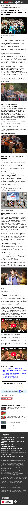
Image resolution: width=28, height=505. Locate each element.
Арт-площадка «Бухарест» (7, 35)
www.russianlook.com (8, 286)
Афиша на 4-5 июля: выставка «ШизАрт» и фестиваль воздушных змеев (16, 422)
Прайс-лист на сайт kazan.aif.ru (11, 451)
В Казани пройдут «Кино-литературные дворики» (10, 376)
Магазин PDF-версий (7, 439)
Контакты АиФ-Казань (8, 446)
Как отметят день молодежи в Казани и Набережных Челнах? (14, 373)
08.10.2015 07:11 (4, 6)
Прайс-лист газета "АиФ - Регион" (11, 448)
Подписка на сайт (7, 444)
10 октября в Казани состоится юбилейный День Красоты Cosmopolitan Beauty (14, 370)
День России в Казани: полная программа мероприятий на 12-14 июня (16, 408)
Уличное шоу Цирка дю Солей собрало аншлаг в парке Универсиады (16, 426)
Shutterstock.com (7, 154)
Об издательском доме (8, 437)
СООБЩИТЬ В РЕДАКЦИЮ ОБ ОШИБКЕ (12, 456)
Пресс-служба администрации (10, 101)
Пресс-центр (21, 437)
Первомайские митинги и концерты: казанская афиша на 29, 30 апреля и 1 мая (16, 417)
